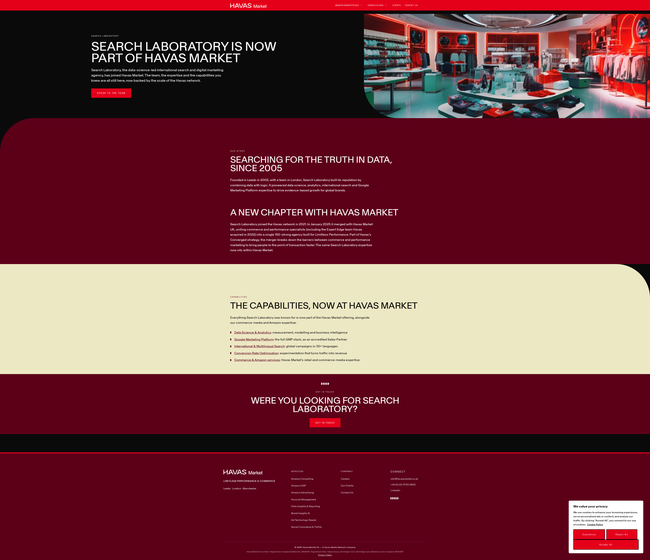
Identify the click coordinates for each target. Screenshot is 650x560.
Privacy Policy (325, 555)
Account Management (303, 499)
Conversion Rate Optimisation (256, 353)
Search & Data (375, 5)
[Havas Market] (248, 5)
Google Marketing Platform (254, 339)
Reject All (621, 534)
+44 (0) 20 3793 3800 (403, 484)
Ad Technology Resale (303, 519)
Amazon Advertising (302, 492)
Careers (345, 478)
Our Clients (347, 485)
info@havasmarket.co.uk (404, 478)
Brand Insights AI (300, 513)
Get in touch (325, 422)
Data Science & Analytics (252, 332)
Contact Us (411, 5)
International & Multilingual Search (259, 346)
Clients (396, 5)
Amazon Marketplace (347, 5)
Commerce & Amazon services (257, 360)
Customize (589, 534)
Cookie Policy (595, 524)
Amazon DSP (298, 485)
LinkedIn (395, 490)
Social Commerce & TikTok (306, 526)
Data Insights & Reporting (305, 506)
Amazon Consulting (302, 478)
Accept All (606, 544)
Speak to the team (111, 93)
